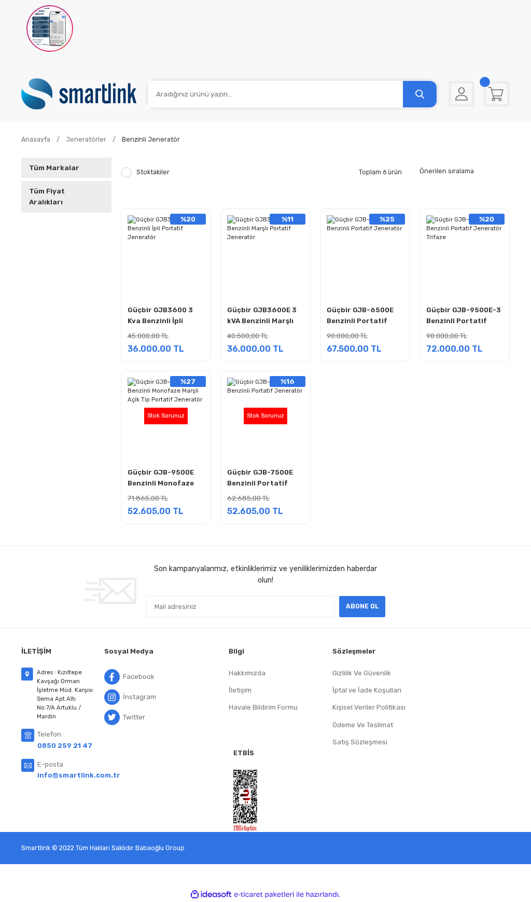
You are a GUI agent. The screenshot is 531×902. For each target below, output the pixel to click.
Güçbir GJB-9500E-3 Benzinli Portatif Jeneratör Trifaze (463, 316)
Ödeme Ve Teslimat (362, 725)
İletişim (240, 690)
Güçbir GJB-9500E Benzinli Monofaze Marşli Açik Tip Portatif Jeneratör (162, 479)
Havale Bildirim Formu (263, 707)
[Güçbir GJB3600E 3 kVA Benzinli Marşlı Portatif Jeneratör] (265, 253)
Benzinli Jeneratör (151, 139)
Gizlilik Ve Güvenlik (361, 673)
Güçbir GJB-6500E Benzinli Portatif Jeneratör (360, 316)
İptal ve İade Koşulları (366, 690)
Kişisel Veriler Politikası (369, 707)
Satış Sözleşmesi (359, 742)
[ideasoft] (211, 894)
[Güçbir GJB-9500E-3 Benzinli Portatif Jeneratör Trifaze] (464, 253)
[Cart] (496, 94)
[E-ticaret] (264, 894)
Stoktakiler (153, 172)
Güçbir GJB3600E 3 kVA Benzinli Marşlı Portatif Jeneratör (262, 316)
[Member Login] (461, 94)
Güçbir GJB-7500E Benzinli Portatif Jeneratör (260, 479)
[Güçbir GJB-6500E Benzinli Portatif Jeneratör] (365, 253)
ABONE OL (362, 606)
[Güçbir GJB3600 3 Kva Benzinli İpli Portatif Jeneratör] (166, 253)
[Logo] (78, 93)
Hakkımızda (247, 673)
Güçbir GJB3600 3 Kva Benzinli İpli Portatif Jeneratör (162, 316)
